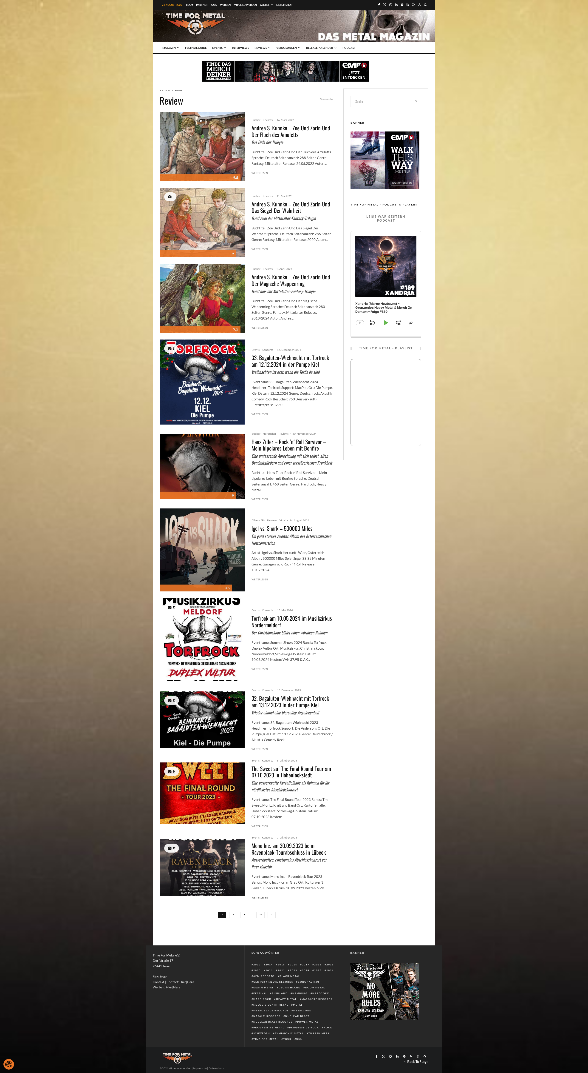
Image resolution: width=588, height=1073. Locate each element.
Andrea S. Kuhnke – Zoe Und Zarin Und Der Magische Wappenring (291, 280)
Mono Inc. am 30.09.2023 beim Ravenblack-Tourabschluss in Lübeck (289, 849)
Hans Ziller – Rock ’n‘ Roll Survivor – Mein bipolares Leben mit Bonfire (289, 445)
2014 (269, 964)
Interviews (240, 47)
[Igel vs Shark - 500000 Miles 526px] (202, 549)
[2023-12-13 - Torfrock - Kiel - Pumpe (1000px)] (202, 719)
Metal (298, 1004)
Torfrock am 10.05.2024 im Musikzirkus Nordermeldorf (292, 621)
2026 (330, 970)
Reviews (260, 47)
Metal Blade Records (270, 1010)
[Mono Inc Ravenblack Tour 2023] (202, 867)
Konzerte (267, 349)
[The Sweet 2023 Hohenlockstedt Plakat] (202, 793)
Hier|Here (187, 982)
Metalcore (302, 1010)
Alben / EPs (258, 520)
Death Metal (263, 987)
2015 (281, 964)
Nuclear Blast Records (272, 1021)
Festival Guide (196, 47)
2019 (330, 964)
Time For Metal (265, 1039)
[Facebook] (379, 5)
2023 (293, 970)
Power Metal (308, 1021)
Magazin (169, 47)
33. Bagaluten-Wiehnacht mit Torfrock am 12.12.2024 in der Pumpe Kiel (290, 361)
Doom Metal (315, 987)
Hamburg (300, 993)
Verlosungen (286, 47)
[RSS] (407, 5)
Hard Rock (262, 999)
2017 (305, 964)
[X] (385, 5)
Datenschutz (216, 1068)
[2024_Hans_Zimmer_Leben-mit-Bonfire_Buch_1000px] (202, 466)
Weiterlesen (260, 172)
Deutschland (289, 987)
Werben (225, 4)
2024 (305, 970)
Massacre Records (317, 999)
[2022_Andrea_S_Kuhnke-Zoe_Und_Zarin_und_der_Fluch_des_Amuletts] (202, 146)
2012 (257, 964)
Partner (201, 4)
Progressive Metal (268, 1027)
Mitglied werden (245, 4)
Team (189, 4)
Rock (328, 1027)
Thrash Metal (319, 1033)
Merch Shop (284, 4)
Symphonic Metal (289, 1033)
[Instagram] (390, 5)
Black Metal (290, 976)
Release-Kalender (319, 47)
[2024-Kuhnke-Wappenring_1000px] (202, 298)
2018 (318, 964)
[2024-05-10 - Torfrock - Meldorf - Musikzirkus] (202, 639)
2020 (257, 970)
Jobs (214, 4)
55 (260, 914)
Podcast (349, 47)
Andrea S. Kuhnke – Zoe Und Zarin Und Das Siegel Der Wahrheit (291, 207)
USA (299, 1039)
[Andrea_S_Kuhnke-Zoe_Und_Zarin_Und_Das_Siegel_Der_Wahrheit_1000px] (202, 222)
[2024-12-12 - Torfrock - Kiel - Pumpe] (202, 382)
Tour (287, 1039)
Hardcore (320, 993)
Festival (260, 993)
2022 (281, 970)
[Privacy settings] (8, 1064)
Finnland (280, 993)
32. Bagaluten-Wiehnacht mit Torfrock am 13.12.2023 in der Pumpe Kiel (290, 701)
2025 (318, 970)
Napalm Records (266, 1016)
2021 (269, 970)
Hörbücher (269, 433)
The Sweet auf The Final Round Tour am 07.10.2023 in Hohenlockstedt (291, 772)
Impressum (200, 1068)
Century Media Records (273, 981)
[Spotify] (402, 5)
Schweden (261, 1033)
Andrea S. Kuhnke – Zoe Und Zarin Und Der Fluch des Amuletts (291, 131)
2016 (293, 964)
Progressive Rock (304, 1027)
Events (217, 47)
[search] (416, 101)
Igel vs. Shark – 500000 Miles (282, 528)
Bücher (256, 120)
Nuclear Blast (297, 1016)
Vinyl (282, 520)
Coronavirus (309, 981)
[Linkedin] (396, 5)
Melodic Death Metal (270, 1004)
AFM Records (264, 976)
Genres (264, 4)
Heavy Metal (286, 999)
